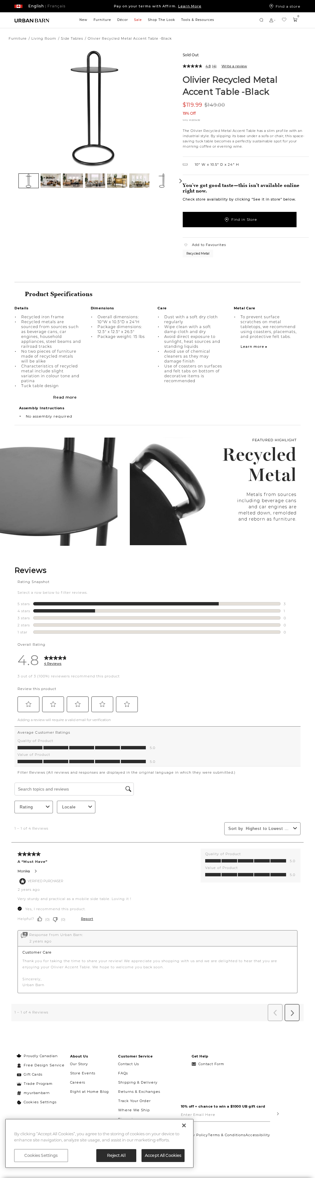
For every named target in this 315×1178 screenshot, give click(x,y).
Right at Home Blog (89, 1091)
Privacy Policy (194, 1135)
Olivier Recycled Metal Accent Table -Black (230, 85)
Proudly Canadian (41, 1056)
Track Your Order (134, 1101)
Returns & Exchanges (139, 1091)
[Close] (184, 1125)
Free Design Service (41, 1065)
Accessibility (257, 1135)
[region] (99, 1143)
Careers (77, 1082)
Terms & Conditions (226, 1135)
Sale (138, 20)
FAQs (123, 1073)
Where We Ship (134, 1110)
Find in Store (244, 219)
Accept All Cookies (163, 1155)
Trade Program (38, 1083)
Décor (122, 20)
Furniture (102, 20)
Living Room (43, 38)
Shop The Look (161, 20)
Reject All (116, 1155)
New (83, 20)
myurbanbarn (37, 1093)
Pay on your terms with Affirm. (157, 6)
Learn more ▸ (254, 346)
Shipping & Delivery (138, 1082)
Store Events (82, 1073)
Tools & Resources (197, 20)
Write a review (234, 66)
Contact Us (128, 1064)
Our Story (79, 1064)
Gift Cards (33, 1074)
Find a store (288, 6)
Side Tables (72, 38)
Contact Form (211, 1064)
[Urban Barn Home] (32, 20)
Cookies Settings (40, 1102)
